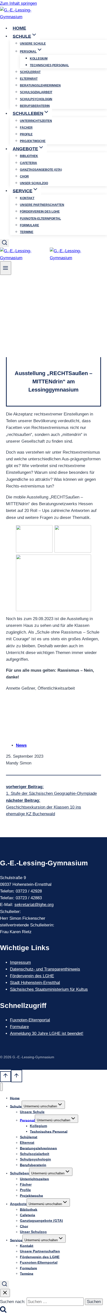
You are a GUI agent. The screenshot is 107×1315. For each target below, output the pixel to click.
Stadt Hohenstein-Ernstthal (35, 982)
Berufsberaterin (35, 106)
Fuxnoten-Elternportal (40, 218)
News (21, 745)
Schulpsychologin (36, 99)
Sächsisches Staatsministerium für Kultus (49, 989)
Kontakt (27, 198)
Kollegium (39, 58)
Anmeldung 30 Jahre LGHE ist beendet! (46, 1033)
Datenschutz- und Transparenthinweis (45, 969)
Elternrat (29, 79)
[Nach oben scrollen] (5, 1076)
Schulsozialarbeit (36, 92)
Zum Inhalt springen (18, 3)
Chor (24, 176)
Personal (27, 1120)
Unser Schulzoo (34, 183)
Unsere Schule (33, 43)
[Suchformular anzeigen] (4, 243)
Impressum (20, 962)
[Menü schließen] (1, 1087)
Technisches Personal (49, 65)
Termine (26, 232)
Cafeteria (28, 163)
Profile (26, 134)
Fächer (26, 127)
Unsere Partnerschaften (42, 205)
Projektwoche (33, 141)
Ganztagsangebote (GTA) (41, 169)
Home (19, 28)
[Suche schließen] (5, 1293)
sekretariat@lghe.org (34, 904)
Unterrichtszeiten (36, 121)
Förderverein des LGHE (40, 211)
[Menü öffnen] (5, 268)
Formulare (29, 225)
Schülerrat (30, 72)
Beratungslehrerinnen (40, 85)
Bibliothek (29, 156)
